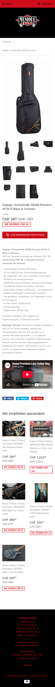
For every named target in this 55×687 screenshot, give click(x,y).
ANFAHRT (34, 645)
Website (27, 665)
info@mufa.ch (31, 635)
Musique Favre (19, 676)
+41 (25, 632)
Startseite (6, 42)
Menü (9, 4)
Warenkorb (47, 4)
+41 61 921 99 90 (30, 628)
